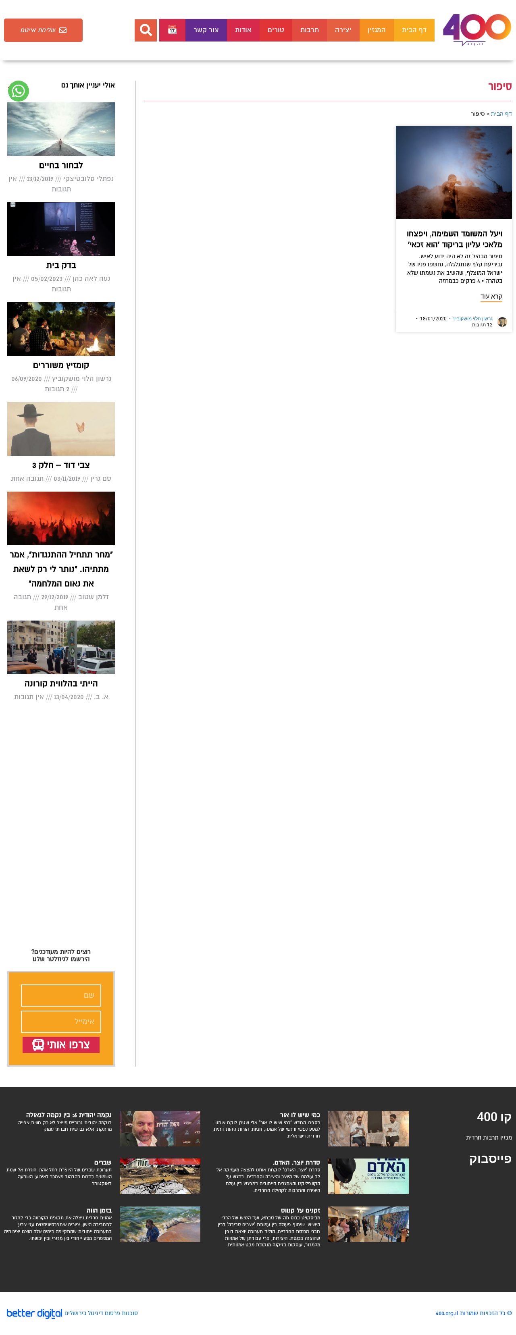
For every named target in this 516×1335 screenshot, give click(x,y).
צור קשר (206, 30)
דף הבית (414, 30)
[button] (146, 30)
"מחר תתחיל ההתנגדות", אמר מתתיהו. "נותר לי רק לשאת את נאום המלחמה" (61, 569)
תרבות (309, 30)
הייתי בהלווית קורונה (61, 684)
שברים (103, 1163)
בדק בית (61, 265)
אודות (243, 30)
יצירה (343, 30)
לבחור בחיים (61, 165)
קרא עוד (491, 296)
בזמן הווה (99, 1210)
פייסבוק (490, 1159)
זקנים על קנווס (300, 1210)
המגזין (377, 30)
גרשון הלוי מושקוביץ (471, 319)
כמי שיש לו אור (300, 1115)
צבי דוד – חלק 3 (61, 465)
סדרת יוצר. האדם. (296, 1163)
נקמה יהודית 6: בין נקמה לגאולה (69, 1115)
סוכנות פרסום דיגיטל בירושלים (101, 1313)
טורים (276, 30)
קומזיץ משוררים (61, 365)
